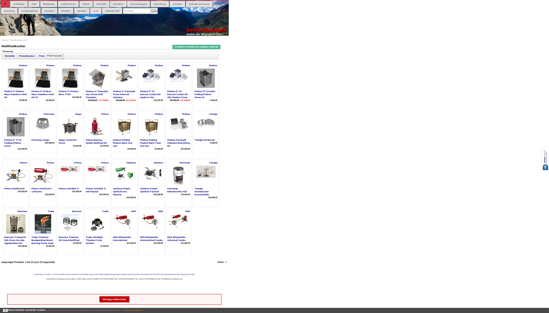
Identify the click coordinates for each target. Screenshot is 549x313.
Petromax (49, 114)
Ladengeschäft (112, 11)
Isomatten (177, 4)
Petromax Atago (40, 140)
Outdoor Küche (68, 4)
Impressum (39, 274)
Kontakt (191, 274)
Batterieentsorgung (176, 274)
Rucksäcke (118, 4)
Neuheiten (49, 11)
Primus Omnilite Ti (69, 188)
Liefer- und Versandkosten (58, 274)
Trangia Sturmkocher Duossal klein (201, 191)
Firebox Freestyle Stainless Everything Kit (178, 143)
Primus (105, 114)
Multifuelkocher (18, 40)
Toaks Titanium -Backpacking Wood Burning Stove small (42, 240)
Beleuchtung (160, 4)
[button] (196, 47)
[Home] (5, 4)
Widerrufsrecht (128, 274)
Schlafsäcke (19, 4)
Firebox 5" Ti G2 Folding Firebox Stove (12, 143)
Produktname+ (27, 56)
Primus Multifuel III (14, 188)
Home (4, 40)
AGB (96, 274)
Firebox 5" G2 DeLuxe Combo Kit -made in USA (151, 94)
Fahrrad (86, 4)
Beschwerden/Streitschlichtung (151, 274)
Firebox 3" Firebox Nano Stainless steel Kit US (42, 94)
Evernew (22, 211)
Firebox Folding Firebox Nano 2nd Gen (122, 143)
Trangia (213, 114)
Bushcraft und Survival (199, 4)
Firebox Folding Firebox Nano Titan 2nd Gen (150, 143)
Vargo (78, 114)
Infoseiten (65, 11)
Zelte (33, 4)
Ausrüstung (9, 11)
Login (95, 11)
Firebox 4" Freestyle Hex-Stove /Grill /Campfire (97, 94)
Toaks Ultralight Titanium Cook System (94, 240)
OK (5, 310)
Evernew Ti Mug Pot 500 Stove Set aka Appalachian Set (15, 240)
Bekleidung (48, 4)
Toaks (51, 211)
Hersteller (81, 11)
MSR (133, 211)
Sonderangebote (29, 11)
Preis (42, 56)
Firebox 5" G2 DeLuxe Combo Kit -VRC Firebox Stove (178, 94)
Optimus (131, 162)
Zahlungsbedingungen (109, 274)
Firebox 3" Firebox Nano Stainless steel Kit (15, 94)
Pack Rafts (101, 4)
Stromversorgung (138, 4)
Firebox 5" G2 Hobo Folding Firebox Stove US (204, 94)
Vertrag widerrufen (114, 299)
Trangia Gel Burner (204, 140)
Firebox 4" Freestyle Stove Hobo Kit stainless (124, 94)
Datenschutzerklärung (81, 274)
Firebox (23, 65)
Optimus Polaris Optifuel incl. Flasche (121, 191)
